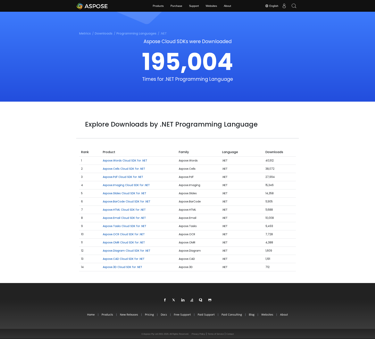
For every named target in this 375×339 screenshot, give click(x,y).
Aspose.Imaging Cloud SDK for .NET (126, 185)
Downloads (103, 33)
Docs (164, 314)
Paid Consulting (231, 314)
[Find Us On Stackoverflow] (192, 300)
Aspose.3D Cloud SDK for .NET (122, 267)
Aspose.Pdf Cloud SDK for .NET (123, 177)
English (273, 5)
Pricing (149, 314)
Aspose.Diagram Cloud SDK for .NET (126, 251)
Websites (211, 5)
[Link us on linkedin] (183, 300)
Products (158, 5)
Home (91, 314)
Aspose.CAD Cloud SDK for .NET (124, 259)
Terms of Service (216, 334)
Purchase (176, 5)
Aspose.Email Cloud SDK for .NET (124, 218)
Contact (230, 334)
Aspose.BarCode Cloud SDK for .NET (126, 201)
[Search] (294, 6)
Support (194, 5)
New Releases (129, 314)
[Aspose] (92, 6)
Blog (251, 314)
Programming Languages (136, 33)
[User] (284, 6)
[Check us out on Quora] (201, 300)
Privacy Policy (198, 334)
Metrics (85, 33)
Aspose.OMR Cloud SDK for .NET (124, 242)
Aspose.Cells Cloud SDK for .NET (124, 169)
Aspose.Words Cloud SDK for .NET (125, 160)
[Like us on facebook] (165, 300)
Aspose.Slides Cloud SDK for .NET (124, 193)
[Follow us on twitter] (174, 300)
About (227, 5)
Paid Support (206, 314)
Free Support (182, 314)
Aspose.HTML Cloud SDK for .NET (124, 210)
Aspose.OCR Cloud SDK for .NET (124, 234)
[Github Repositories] (209, 300)
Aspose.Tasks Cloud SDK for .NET (124, 226)
